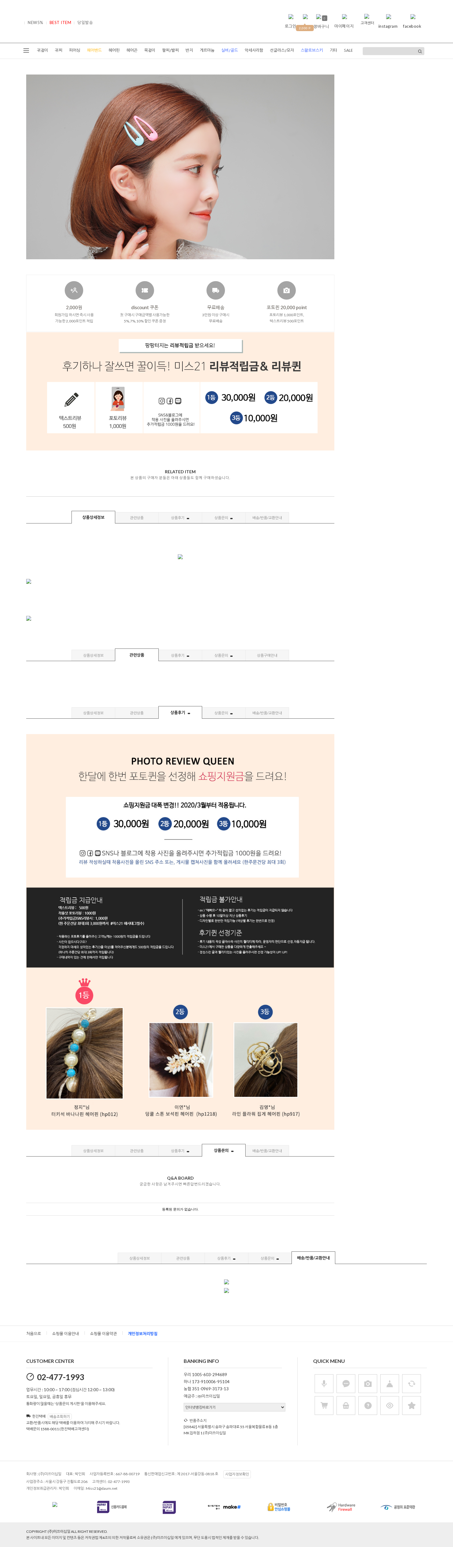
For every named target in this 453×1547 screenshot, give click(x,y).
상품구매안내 (267, 655)
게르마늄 (207, 50)
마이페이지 (344, 26)
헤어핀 (114, 50)
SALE (348, 50)
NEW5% (35, 22)
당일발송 (85, 22)
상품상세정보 (93, 517)
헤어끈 (131, 50)
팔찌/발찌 (170, 50)
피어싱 (74, 50)
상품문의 (221, 517)
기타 (333, 50)
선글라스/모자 (282, 50)
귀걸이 (42, 50)
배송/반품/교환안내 (267, 517)
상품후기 (178, 517)
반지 (189, 50)
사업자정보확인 (237, 1474)
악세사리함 (254, 50)
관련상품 (137, 517)
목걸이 (149, 50)
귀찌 (58, 50)
